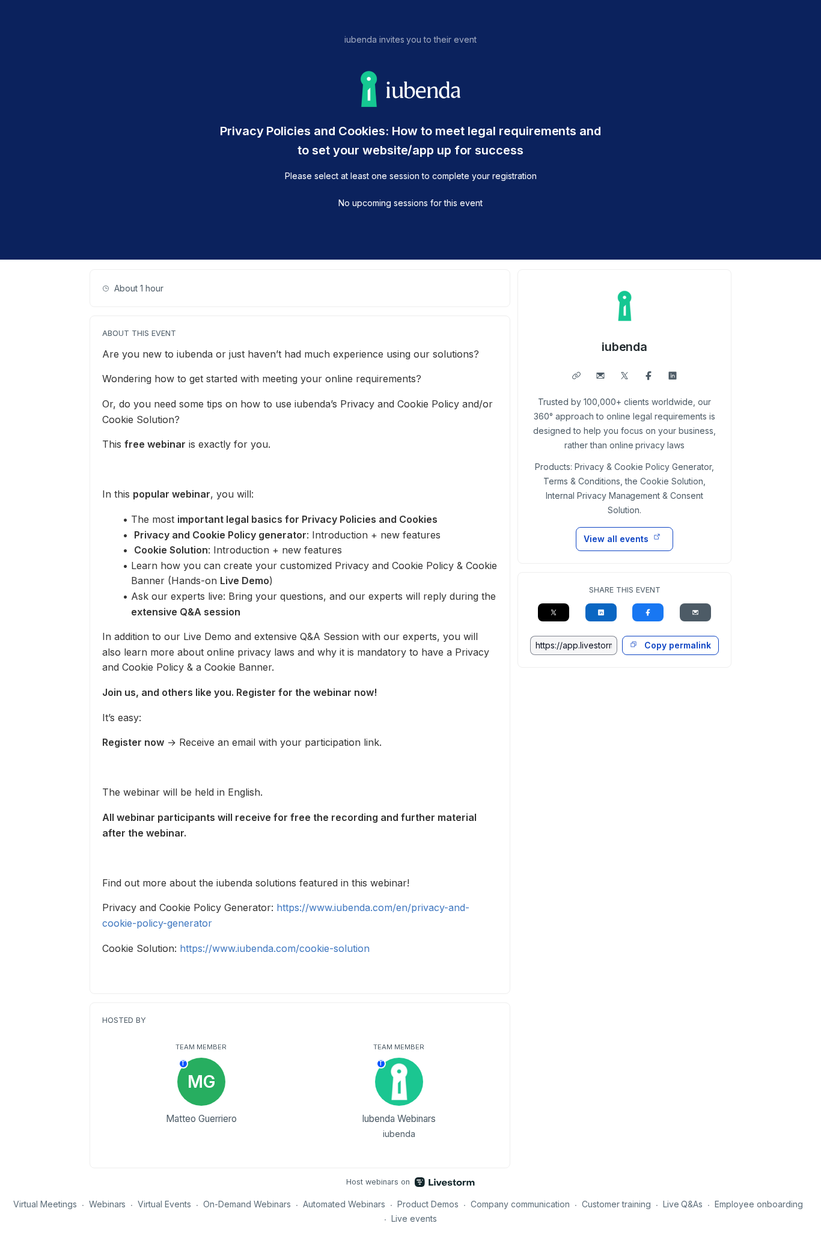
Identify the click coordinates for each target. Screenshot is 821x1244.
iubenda (625, 347)
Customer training (616, 1204)
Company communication (520, 1204)
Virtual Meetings (45, 1204)
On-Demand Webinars (247, 1204)
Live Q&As (683, 1204)
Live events (414, 1218)
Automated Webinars (344, 1204)
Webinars (107, 1204)
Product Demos (428, 1204)
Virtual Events (164, 1204)
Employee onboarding (759, 1204)
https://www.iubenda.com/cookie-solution (275, 948)
